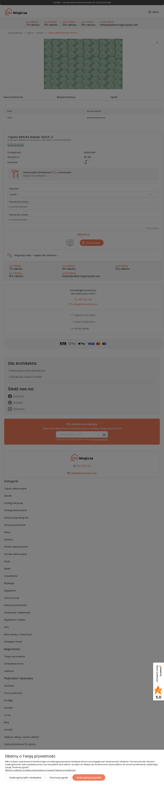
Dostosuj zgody (59, 777)
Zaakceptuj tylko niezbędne (25, 777)
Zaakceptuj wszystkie (88, 777)
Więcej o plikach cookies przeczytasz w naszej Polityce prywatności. (40, 770)
